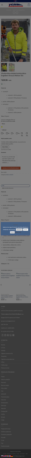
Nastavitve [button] (19, 229)
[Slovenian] (2, 456)
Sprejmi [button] (25, 229)
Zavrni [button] (12, 232)
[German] (12, 456)
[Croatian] (6, 456)
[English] (4, 456)
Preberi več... (18, 232)
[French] (10, 456)
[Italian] (8, 456)
